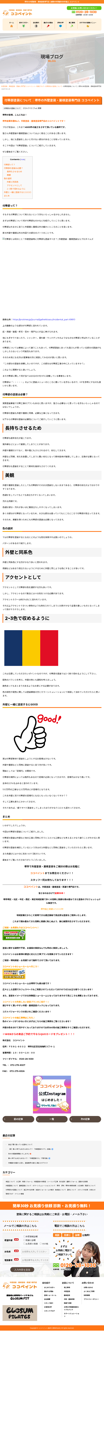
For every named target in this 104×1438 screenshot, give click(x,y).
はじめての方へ (49, 1225)
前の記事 (18, 1057)
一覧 (51, 1057)
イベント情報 (19, 1132)
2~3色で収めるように (16, 189)
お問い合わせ (88, 1225)
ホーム (11, 22)
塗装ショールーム (50, 1233)
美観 (9, 175)
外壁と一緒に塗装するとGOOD (17, 192)
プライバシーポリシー (91, 1237)
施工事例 (72, 22)
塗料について (71, 1128)
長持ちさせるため (14, 171)
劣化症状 (62, 1120)
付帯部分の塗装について (53, 86)
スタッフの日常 (82, 1128)
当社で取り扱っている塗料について (20, 1082)
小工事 (18, 1120)
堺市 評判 (60, 1124)
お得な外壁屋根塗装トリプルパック (71, 1246)
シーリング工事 (52, 1120)
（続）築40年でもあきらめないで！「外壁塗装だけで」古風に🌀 (30, 1087)
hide (23, 159)
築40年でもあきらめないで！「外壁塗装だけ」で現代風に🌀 (29, 1096)
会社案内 (36, 22)
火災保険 (80, 1124)
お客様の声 (48, 1245)
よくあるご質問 (89, 1229)
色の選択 (8, 178)
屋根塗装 (67, 1233)
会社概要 (47, 1237)
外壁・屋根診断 (69, 1237)
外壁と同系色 (12, 182)
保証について (10, 1120)
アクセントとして (14, 185)
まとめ (7, 196)
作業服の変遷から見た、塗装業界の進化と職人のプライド (28, 1101)
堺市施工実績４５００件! (52, 847)
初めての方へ (23, 22)
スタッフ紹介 (48, 1241)
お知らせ (92, 1128)
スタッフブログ (49, 1249)
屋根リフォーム (72, 1120)
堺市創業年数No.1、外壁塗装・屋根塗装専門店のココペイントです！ (34, 121)
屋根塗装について (25, 1124)
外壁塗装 (67, 1229)
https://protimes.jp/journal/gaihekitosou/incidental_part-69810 (44, 257)
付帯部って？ (9, 164)
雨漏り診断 (68, 1241)
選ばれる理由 (48, 22)
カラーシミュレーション (71, 1252)
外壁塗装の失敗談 (40, 1120)
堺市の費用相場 (71, 1124)
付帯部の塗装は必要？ (13, 168)
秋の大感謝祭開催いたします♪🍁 (19, 1092)
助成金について (60, 1128)
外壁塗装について (12, 1124)
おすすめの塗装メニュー (88, 22)
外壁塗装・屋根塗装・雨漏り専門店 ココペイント (18, 86)
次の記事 (85, 1057)
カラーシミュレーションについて (44, 1124)
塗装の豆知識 (83, 1120)
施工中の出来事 (29, 1128)
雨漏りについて (90, 1124)
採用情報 (87, 1233)
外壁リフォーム (27, 1120)
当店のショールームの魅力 (45, 1128)
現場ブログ (40, 86)
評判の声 (60, 22)
